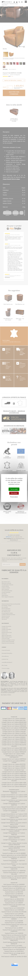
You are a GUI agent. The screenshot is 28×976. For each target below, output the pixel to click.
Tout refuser (14, 493)
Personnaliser (14, 497)
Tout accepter (14, 489)
